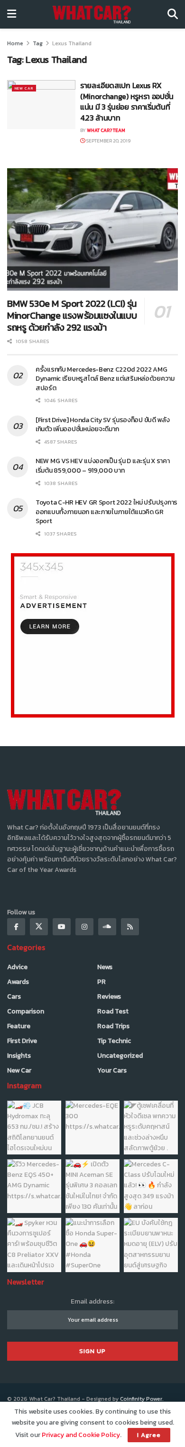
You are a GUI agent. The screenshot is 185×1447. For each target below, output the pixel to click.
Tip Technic (114, 1041)
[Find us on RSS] (130, 926)
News (104, 967)
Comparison (25, 1011)
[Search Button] (172, 14)
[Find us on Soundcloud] (107, 926)
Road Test (113, 1011)
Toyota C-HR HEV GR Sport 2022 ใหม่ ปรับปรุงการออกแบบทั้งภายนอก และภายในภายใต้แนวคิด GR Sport (106, 511)
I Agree (149, 1434)
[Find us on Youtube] (62, 926)
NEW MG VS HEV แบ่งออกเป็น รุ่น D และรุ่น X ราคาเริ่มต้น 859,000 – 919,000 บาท (103, 466)
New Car (24, 88)
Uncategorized (120, 1056)
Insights (19, 1056)
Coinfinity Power (141, 1399)
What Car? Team (106, 130)
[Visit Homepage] (92, 14)
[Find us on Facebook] (16, 926)
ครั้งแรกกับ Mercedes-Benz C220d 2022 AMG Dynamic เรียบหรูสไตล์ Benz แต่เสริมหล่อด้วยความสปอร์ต (105, 378)
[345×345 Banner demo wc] (93, 635)
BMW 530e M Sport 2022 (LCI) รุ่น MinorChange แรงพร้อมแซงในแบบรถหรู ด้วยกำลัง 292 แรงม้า (72, 315)
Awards (18, 982)
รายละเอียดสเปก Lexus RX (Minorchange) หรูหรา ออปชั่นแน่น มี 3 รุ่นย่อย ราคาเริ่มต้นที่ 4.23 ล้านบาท (127, 101)
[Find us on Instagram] (84, 926)
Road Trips (113, 1026)
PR (101, 982)
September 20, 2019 (107, 140)
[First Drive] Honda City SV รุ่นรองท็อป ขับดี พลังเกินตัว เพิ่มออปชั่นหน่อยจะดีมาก (103, 425)
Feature (18, 1026)
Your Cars (112, 1070)
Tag (38, 43)
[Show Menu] (11, 14)
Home (15, 43)
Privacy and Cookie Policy (81, 1435)
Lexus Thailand (72, 43)
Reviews (109, 997)
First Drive (22, 1041)
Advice (17, 967)
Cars (14, 997)
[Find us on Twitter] (39, 926)
